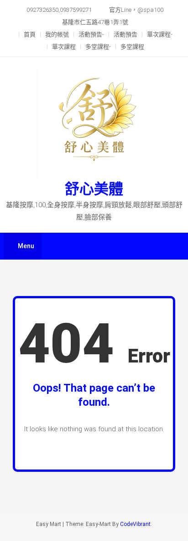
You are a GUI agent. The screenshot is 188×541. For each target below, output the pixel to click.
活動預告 (125, 34)
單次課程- (159, 34)
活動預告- (91, 34)
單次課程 (64, 46)
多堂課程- (98, 46)
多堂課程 (132, 46)
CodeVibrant (135, 524)
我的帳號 (57, 34)
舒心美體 (94, 189)
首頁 (30, 34)
